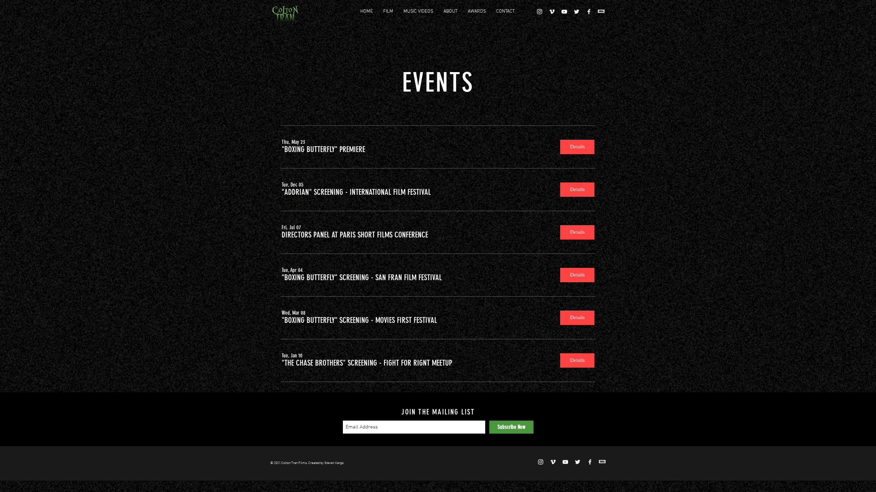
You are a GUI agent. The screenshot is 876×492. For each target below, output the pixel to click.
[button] (323, 149)
